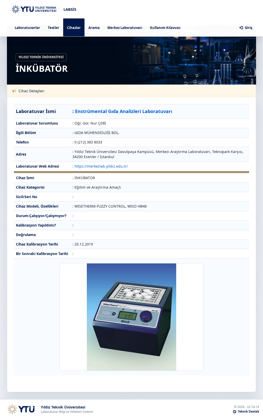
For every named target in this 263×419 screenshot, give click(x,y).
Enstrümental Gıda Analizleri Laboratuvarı (123, 111)
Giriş (248, 27)
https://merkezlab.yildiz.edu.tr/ (101, 166)
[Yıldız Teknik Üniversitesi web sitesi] (21, 409)
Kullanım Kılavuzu (165, 27)
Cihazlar (74, 27)
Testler (53, 27)
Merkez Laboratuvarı (124, 27)
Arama (94, 27)
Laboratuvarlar (27, 27)
